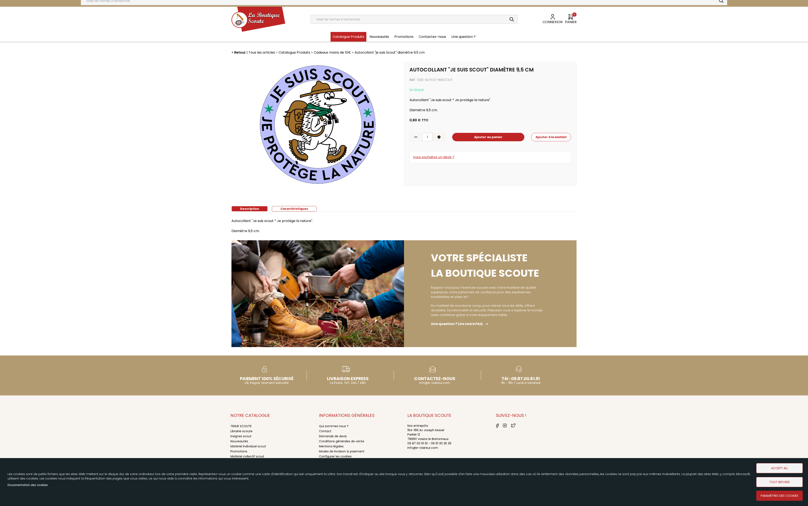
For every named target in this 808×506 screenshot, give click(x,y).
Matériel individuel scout (248, 446)
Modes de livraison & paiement (341, 451)
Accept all (779, 468)
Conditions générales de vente (341, 441)
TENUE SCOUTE (241, 426)
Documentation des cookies (28, 485)
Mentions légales (331, 446)
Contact (325, 431)
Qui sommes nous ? (333, 426)
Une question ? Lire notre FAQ (456, 323)
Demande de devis (333, 436)
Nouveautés (239, 441)
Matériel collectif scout (247, 456)
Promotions (238, 451)
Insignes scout (240, 436)
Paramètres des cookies (779, 496)
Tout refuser (779, 482)
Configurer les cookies (335, 456)
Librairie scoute (241, 431)
